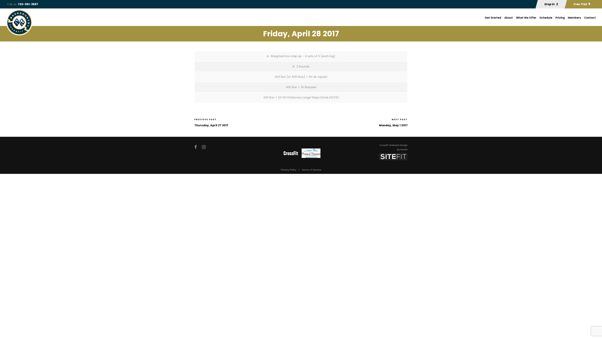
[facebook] (195, 147)
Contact (590, 18)
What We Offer (526, 18)
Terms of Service (311, 169)
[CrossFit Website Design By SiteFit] (393, 156)
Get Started (493, 18)
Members (574, 18)
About (508, 18)
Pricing (560, 18)
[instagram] (204, 147)
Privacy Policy (288, 169)
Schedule (545, 18)
